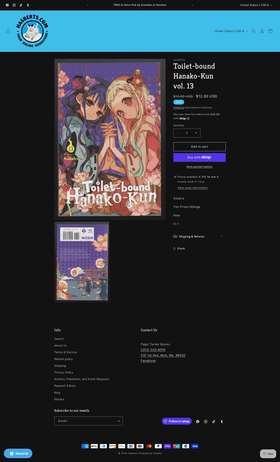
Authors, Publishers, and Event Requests (81, 379)
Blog (57, 392)
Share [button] (181, 248)
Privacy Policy (63, 372)
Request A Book (65, 385)
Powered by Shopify (150, 453)
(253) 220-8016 (153, 350)
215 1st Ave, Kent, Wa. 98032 (163, 355)
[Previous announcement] (88, 5)
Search (59, 338)
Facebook (148, 361)
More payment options (199, 166)
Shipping (178, 107)
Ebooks (59, 399)
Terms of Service (65, 352)
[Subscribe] (118, 421)
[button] (8, 31)
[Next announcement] (192, 5)
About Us (60, 345)
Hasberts (133, 453)
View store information (193, 187)
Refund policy (63, 359)
